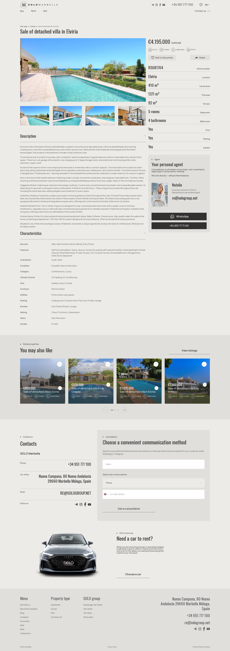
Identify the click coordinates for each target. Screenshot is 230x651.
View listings (189, 350)
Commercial (56, 617)
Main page (23, 26)
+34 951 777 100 (182, 5)
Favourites (25, 621)
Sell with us (25, 604)
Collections (25, 633)
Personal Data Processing (201, 647)
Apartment (55, 604)
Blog (22, 613)
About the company (28, 609)
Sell (45, 10)
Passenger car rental (92, 604)
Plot (53, 613)
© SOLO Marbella (25, 647)
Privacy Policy (112, 647)
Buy (22, 10)
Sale (22, 625)
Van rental (87, 609)
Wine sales (88, 617)
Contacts (24, 617)
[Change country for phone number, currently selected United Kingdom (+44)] (106, 494)
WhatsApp (182, 216)
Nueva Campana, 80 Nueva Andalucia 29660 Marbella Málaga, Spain (185, 603)
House (54, 609)
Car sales (87, 613)
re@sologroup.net (184, 198)
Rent (33, 10)
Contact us (200, 10)
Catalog (32, 26)
